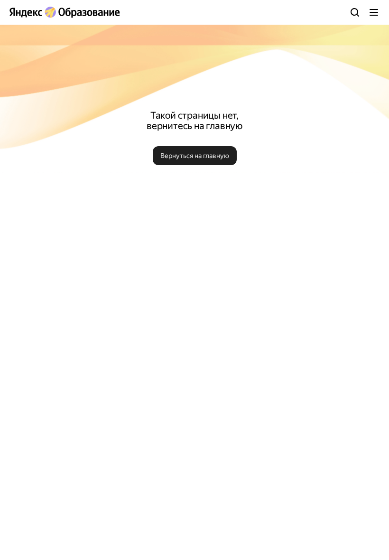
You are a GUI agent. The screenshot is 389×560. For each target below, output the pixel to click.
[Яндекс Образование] (64, 12)
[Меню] (373, 12)
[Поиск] (354, 12)
